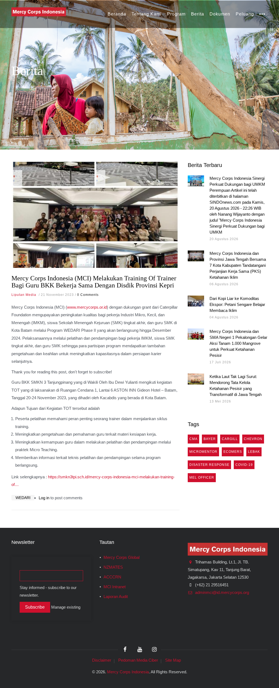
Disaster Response (209, 465)
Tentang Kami (147, 14)
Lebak (254, 452)
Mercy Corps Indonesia (128, 672)
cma (193, 439)
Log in (44, 497)
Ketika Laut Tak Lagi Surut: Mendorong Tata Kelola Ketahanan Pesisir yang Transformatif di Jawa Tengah (236, 385)
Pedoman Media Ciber (138, 660)
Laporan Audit (116, 596)
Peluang (245, 14)
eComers (232, 452)
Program (176, 14)
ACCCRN (112, 577)
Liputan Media (23, 295)
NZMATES (113, 567)
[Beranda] (38, 11)
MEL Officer (201, 477)
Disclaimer (101, 660)
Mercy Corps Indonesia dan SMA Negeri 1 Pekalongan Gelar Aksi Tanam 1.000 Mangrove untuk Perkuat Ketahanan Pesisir (238, 343)
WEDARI (23, 497)
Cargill (230, 439)
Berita (197, 14)
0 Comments (88, 295)
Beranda (117, 14)
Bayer (210, 439)
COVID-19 (244, 465)
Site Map (173, 660)
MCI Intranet (115, 587)
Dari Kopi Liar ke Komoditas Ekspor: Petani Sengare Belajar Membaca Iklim (237, 304)
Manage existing (65, 607)
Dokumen (220, 14)
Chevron (253, 439)
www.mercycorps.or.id (87, 307)
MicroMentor (203, 452)
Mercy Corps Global (122, 557)
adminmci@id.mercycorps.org (221, 592)
